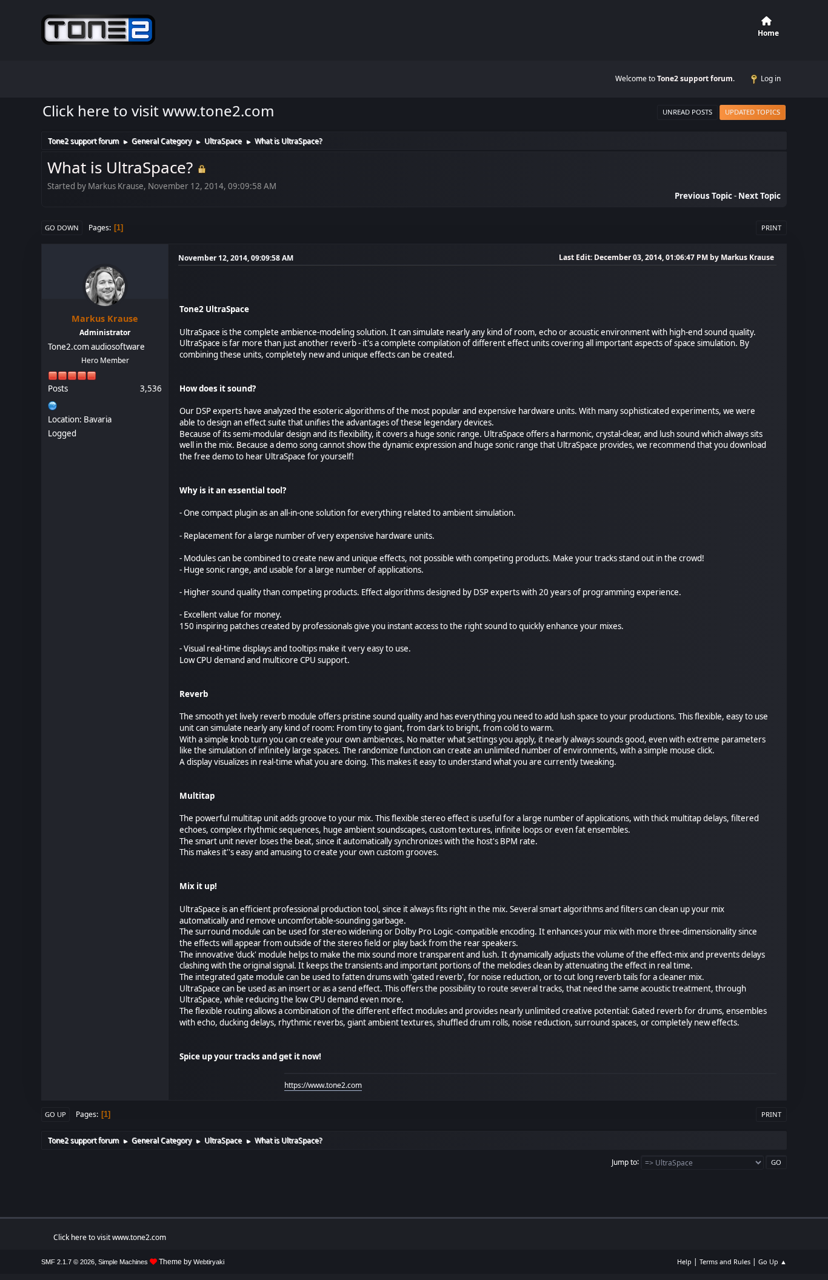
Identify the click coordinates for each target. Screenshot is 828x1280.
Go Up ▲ (772, 1261)
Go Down (62, 227)
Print (771, 227)
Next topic (759, 195)
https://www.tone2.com (323, 1085)
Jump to (624, 1161)
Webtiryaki (208, 1261)
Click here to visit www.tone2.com (158, 111)
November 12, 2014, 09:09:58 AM (235, 258)
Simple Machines (123, 1261)
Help (684, 1261)
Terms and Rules (724, 1261)
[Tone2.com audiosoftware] (53, 404)
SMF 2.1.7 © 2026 (68, 1261)
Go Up (55, 1114)
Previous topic (703, 195)
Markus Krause (105, 318)
